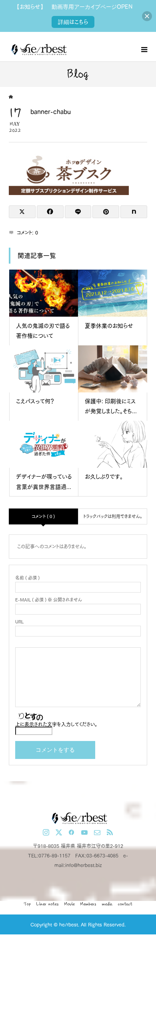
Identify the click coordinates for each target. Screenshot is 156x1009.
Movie (69, 904)
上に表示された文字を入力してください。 (56, 724)
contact (125, 904)
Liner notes (47, 904)
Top (27, 904)
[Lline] (78, 211)
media (107, 904)
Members (88, 904)
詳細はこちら (73, 22)
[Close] (147, 16)
